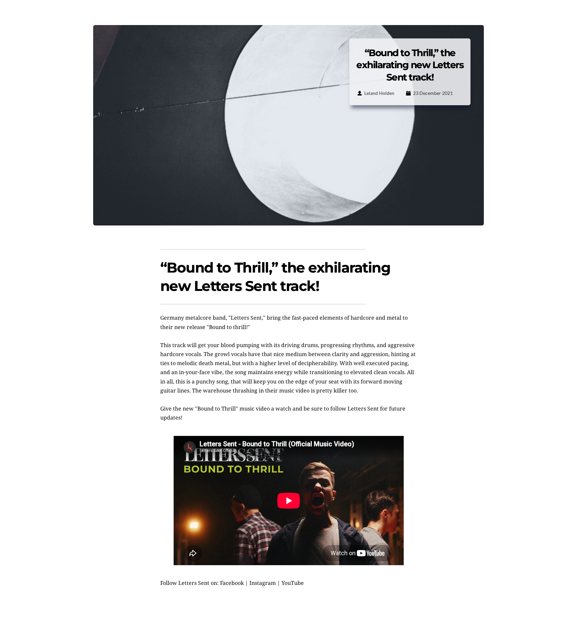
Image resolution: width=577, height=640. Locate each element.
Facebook (232, 583)
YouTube (292, 583)
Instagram (262, 583)
